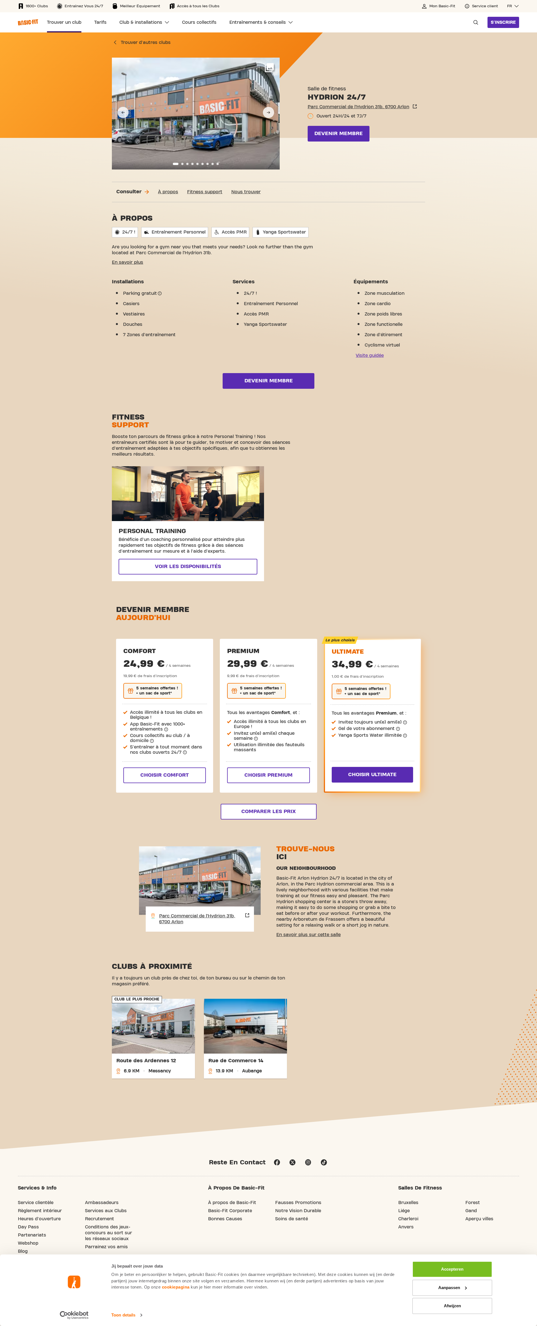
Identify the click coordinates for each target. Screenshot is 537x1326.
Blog (23, 1251)
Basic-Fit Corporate (230, 1211)
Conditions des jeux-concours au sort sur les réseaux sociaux (108, 1233)
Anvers (406, 1227)
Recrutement (99, 1219)
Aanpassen (449, 1287)
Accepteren (452, 1269)
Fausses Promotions (298, 1202)
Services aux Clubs (106, 1211)
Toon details (123, 1315)
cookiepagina (176, 1287)
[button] (513, 6)
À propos (168, 192)
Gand (471, 1211)
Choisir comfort (164, 775)
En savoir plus (127, 262)
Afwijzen (452, 1305)
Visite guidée (370, 355)
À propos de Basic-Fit (232, 1202)
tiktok (323, 1162)
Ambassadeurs (102, 1202)
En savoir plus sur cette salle (308, 934)
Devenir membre (338, 133)
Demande (474, 22)
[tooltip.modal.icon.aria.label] (160, 293)
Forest (472, 1202)
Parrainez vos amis (106, 1247)
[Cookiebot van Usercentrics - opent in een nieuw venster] (74, 1315)
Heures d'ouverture (39, 1219)
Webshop (28, 1243)
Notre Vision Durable (298, 1211)
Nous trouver (246, 192)
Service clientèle (35, 1202)
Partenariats (32, 1235)
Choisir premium (268, 775)
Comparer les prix (268, 811)
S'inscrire (503, 22)
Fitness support (204, 192)
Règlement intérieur (40, 1211)
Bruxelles (408, 1202)
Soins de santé (291, 1219)
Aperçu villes (479, 1219)
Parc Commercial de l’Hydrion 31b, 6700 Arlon (358, 107)
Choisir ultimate (372, 774)
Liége (404, 1211)
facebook (276, 1162)
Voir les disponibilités (188, 566)
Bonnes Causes (225, 1219)
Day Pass (28, 1227)
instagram (308, 1162)
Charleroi (408, 1219)
